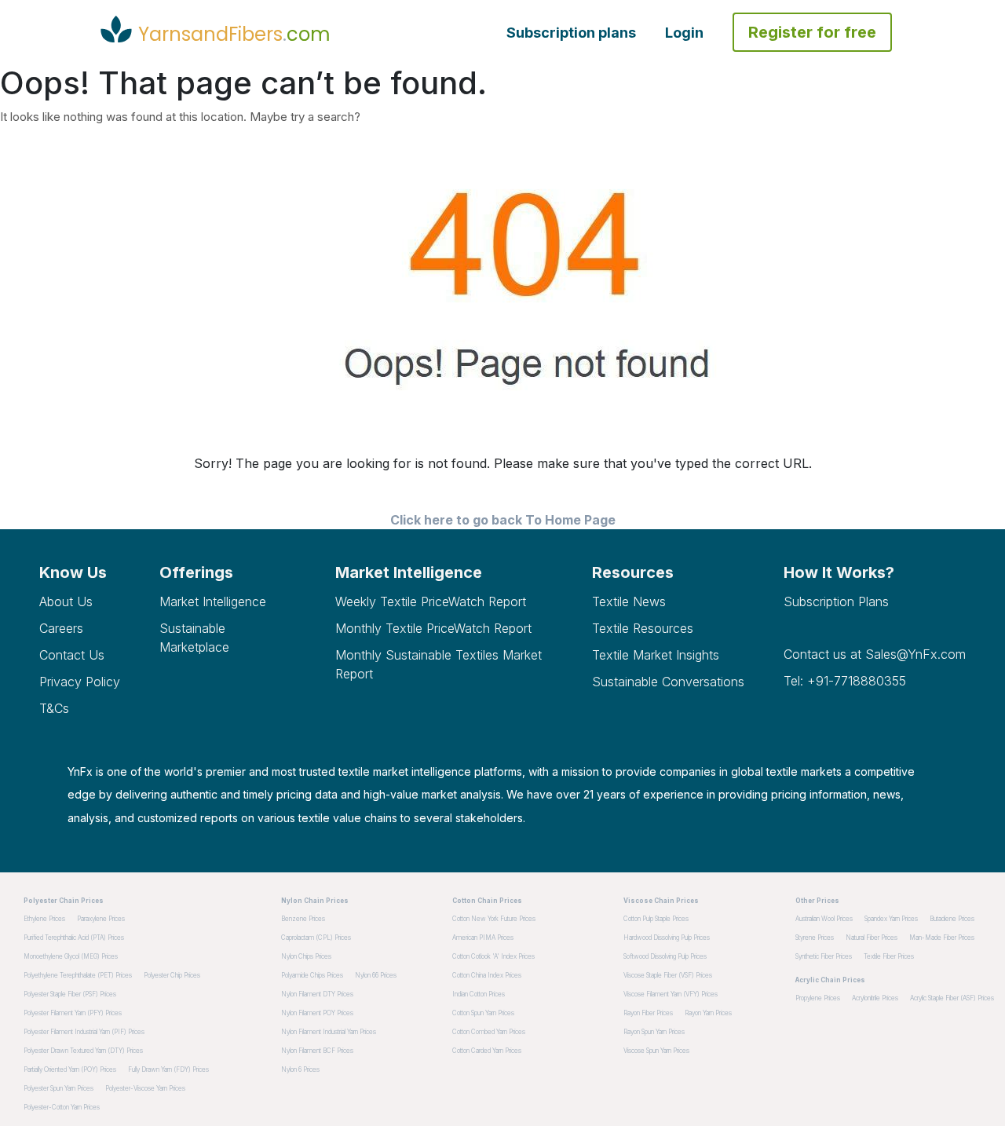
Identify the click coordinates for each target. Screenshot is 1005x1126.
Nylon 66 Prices (376, 975)
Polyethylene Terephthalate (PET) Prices (78, 975)
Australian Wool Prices (824, 919)
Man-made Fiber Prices (941, 937)
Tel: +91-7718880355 (845, 681)
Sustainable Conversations (668, 681)
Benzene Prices (303, 919)
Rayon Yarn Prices (708, 1013)
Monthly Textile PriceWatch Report (433, 628)
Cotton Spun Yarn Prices (483, 1013)
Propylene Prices (817, 998)
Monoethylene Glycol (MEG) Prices (71, 956)
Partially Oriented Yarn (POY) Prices (70, 1069)
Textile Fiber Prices (889, 956)
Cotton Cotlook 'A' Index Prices (493, 956)
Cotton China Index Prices (486, 975)
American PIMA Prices (482, 937)
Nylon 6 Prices (300, 1069)
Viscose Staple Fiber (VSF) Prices (667, 975)
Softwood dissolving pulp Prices (665, 956)
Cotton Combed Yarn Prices (488, 1032)
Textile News (629, 601)
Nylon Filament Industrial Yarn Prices (328, 1032)
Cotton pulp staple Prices (656, 919)
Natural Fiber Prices (871, 937)
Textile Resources (642, 628)
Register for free (812, 32)
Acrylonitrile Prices (875, 998)
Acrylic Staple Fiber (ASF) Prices (952, 998)
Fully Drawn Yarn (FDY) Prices (168, 1069)
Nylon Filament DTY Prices (317, 994)
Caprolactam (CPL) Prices (316, 937)
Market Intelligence (212, 601)
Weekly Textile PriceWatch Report (430, 601)
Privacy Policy (79, 681)
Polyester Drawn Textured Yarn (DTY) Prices (83, 1051)
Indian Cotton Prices (478, 994)
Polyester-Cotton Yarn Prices (62, 1107)
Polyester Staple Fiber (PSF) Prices (70, 994)
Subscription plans (571, 32)
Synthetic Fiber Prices (823, 956)
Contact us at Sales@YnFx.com (875, 654)
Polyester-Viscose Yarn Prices (145, 1088)
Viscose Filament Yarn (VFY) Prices (670, 994)
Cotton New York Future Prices (493, 919)
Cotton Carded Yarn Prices (486, 1051)
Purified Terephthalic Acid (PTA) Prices (74, 937)
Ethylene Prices (44, 919)
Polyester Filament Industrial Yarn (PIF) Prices (84, 1032)
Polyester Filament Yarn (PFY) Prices (73, 1013)
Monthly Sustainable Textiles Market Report (438, 664)
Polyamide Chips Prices (312, 975)
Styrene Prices (814, 937)
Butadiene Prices (952, 919)
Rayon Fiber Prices (648, 1013)
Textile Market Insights (655, 655)
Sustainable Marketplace (194, 637)
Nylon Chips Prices (306, 956)
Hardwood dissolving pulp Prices (666, 937)
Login (684, 32)
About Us (66, 601)
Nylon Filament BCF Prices (317, 1051)
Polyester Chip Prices (172, 975)
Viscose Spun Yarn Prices (656, 1051)
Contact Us (71, 655)
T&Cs (54, 708)
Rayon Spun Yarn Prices (654, 1032)
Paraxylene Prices (101, 919)
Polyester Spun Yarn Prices (58, 1088)
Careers (61, 628)
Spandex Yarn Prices (891, 919)
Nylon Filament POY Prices (317, 1013)
